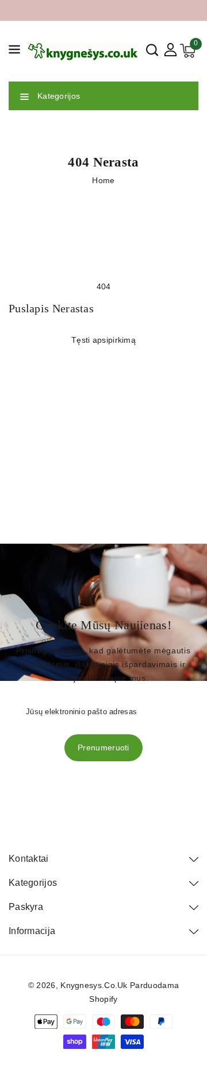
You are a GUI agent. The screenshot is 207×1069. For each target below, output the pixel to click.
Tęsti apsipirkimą (103, 339)
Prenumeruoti (103, 747)
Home (103, 180)
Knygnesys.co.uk (94, 985)
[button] (14, 51)
